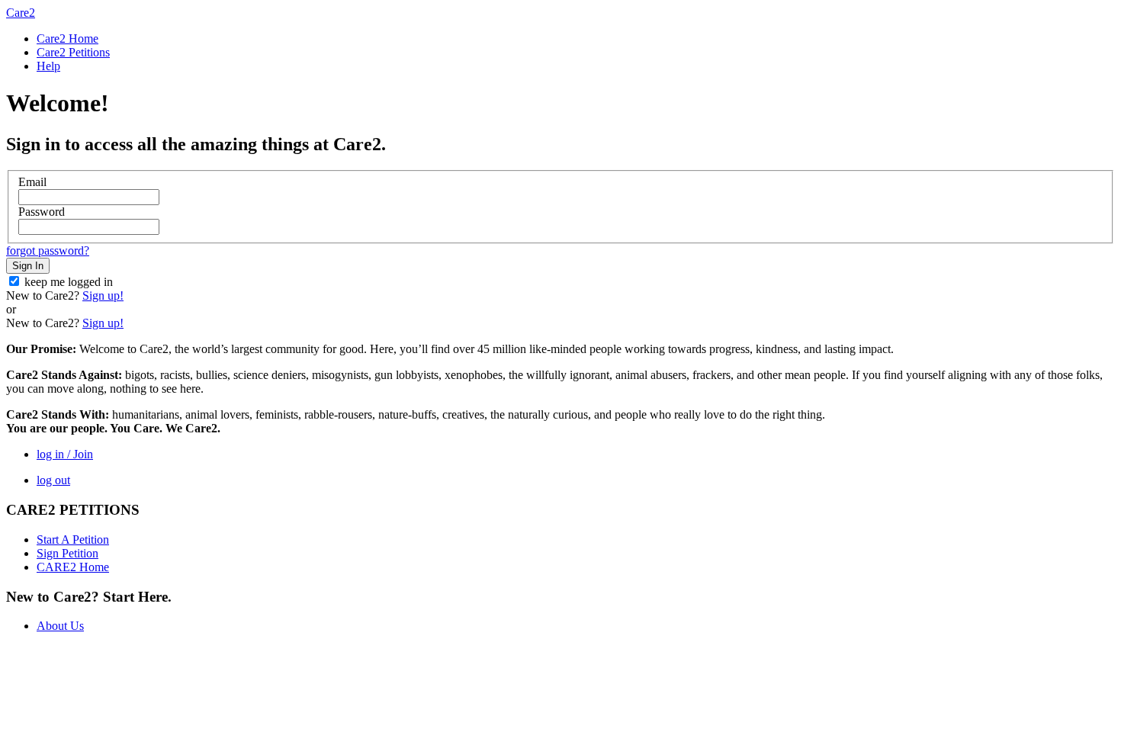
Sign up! (103, 295)
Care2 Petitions (73, 52)
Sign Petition (67, 553)
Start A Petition (73, 539)
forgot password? (47, 250)
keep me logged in (68, 281)
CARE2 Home (73, 566)
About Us (60, 625)
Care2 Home (67, 38)
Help (48, 65)
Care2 (20, 12)
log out (53, 480)
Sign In (27, 265)
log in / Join (65, 454)
